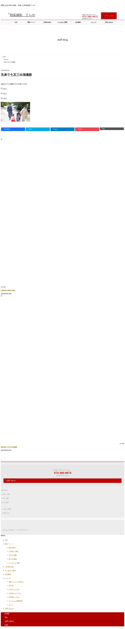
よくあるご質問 (6, 509)
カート (11, 605)
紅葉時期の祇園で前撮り (8, 290)
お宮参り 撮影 (5, 494)
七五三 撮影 (5, 498)
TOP (6, 540)
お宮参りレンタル (15, 593)
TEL (6, 617)
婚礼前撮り (4, 490)
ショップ (8, 578)
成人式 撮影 (5, 502)
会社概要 (8, 574)
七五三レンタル (14, 589)
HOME (7, 613)
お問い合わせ (109, 15)
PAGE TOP (120, 608)
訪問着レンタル (14, 597)
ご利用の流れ (5, 513)
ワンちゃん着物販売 (16, 601)
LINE (6, 625)
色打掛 (11, 585)
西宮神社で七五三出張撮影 (9, 447)
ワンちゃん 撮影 (14, 563)
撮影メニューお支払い (16, 582)
